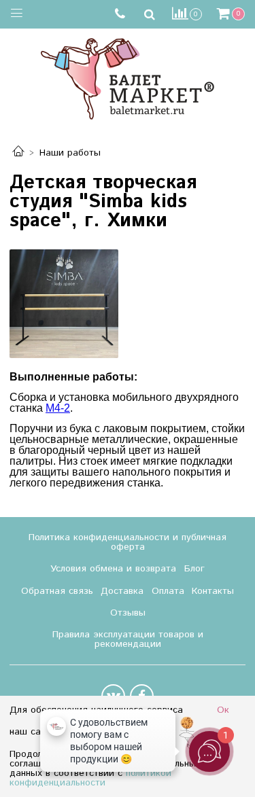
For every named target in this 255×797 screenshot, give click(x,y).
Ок (223, 710)
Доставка (122, 591)
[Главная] (18, 153)
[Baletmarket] (127, 77)
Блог (194, 568)
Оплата (168, 591)
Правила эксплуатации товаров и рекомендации (127, 639)
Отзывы (128, 613)
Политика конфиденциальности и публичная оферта (127, 542)
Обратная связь (57, 591)
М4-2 (58, 408)
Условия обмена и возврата (113, 568)
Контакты (213, 591)
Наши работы (70, 153)
